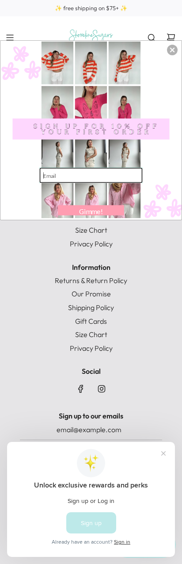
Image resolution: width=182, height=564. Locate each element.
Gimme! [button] (91, 211)
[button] (172, 50)
